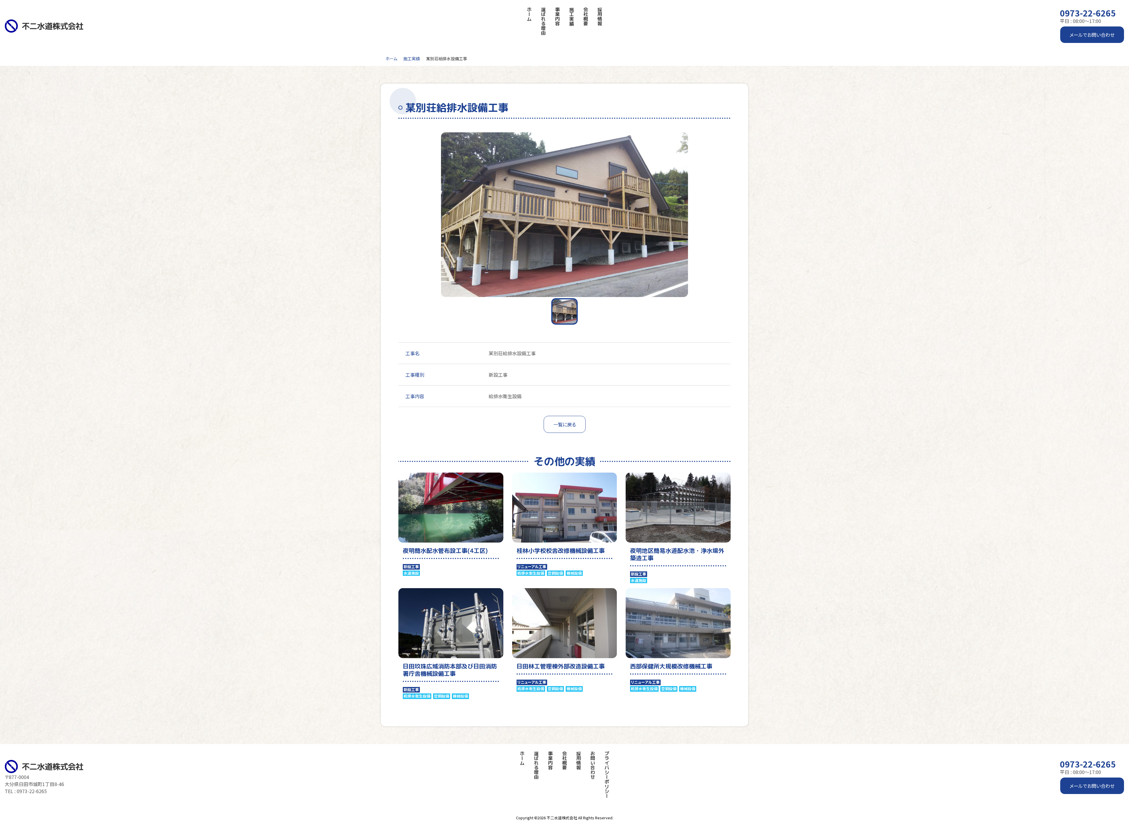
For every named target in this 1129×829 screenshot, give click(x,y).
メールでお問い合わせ (1092, 34)
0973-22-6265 (1088, 13)
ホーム (391, 58)
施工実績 (411, 58)
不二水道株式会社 (562, 817)
